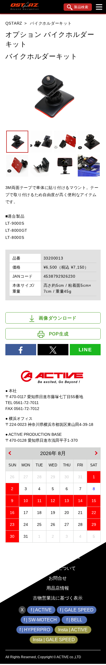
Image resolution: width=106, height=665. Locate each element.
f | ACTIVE (41, 609)
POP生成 (59, 334)
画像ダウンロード (58, 318)
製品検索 (81, 7)
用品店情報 (57, 588)
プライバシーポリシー (57, 558)
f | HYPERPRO (35, 629)
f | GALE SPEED (77, 609)
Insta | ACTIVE (73, 629)
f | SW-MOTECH (40, 619)
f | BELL (74, 619)
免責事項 (58, 548)
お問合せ (58, 578)
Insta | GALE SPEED (54, 639)
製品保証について (58, 568)
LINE (85, 349)
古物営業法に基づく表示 (58, 598)
